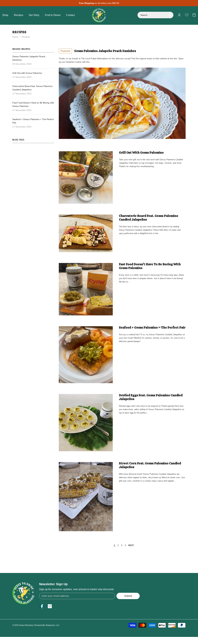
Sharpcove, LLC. (53, 625)
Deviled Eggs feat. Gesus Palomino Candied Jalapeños (151, 397)
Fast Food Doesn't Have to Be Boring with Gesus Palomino (150, 266)
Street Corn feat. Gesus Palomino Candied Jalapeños (150, 465)
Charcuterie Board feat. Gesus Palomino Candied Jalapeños (148, 217)
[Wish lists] (186, 15)
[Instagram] (50, 606)
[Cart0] (194, 15)
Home (15, 37)
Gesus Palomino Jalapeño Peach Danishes (98, 51)
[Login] (179, 15)
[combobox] (152, 15)
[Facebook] (42, 606)
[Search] (155, 15)
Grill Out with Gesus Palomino (141, 152)
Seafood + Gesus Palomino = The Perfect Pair (152, 327)
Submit (128, 596)
